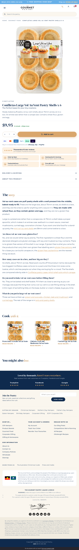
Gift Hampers (7, 425)
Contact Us (6, 449)
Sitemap (5, 458)
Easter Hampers (8, 413)
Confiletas (8, 101)
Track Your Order (34, 428)
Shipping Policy (9, 523)
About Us (5, 446)
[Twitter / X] (37, 514)
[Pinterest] (48, 514)
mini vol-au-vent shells (23, 229)
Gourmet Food (14, 20)
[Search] (4, 14)
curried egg (7, 300)
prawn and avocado (33, 297)
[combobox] (39, 14)
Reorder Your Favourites (37, 431)
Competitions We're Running (65, 428)
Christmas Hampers (28, 410)
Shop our (68, 2)
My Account (32, 425)
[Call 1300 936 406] (62, 8)
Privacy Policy (21, 523)
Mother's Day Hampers (46, 410)
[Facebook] (34, 514)
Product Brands (8, 428)
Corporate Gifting (38, 413)
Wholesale (6, 455)
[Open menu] (4, 8)
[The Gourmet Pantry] (27, 7)
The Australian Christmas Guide (28, 465)
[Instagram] (30, 514)
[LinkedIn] (41, 514)
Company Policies (9, 452)
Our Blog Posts (59, 425)
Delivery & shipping (12, 173)
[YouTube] (45, 514)
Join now (58, 399)
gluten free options (63, 247)
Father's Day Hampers (65, 410)
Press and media (48, 465)
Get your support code (48, 548)
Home (4, 20)
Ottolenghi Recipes (61, 434)
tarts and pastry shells (44, 300)
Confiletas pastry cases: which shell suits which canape (51, 272)
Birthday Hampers (23, 413)
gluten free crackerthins (48, 251)
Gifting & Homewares (10, 437)
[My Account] (68, 8)
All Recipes (58, 431)
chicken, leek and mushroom (56, 297)
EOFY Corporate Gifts (55, 413)
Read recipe (7, 343)
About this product (12, 179)
